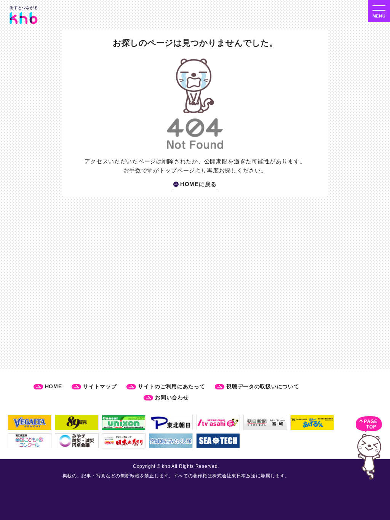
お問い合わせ (172, 397)
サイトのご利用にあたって (171, 386)
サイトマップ (100, 386)
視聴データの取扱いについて (262, 386)
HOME (53, 386)
